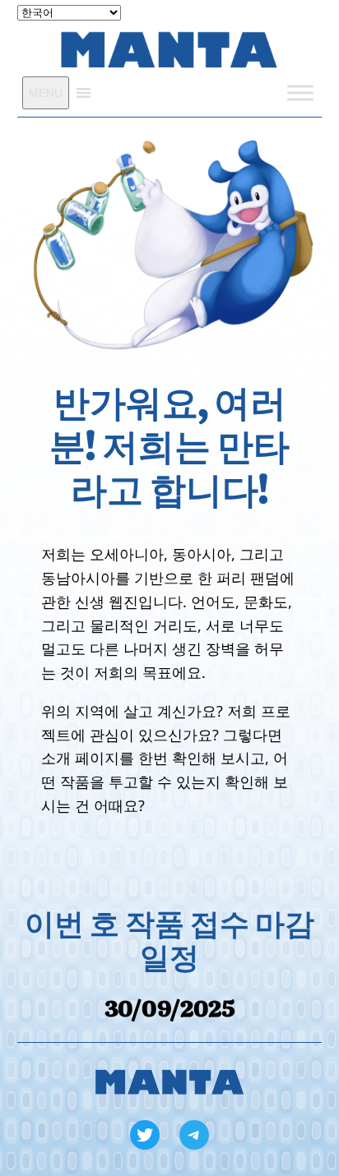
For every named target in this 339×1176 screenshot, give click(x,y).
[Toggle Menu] (300, 92)
